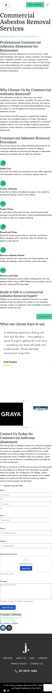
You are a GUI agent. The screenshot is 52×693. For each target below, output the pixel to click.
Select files (26, 568)
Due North (36, 688)
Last (1, 508)
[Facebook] (3, 628)
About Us (21, 658)
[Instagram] (9, 628)
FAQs (32, 658)
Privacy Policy (19, 663)
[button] (47, 5)
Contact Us (36, 663)
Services (7, 658)
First (1, 499)
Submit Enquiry (8, 607)
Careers (42, 658)
